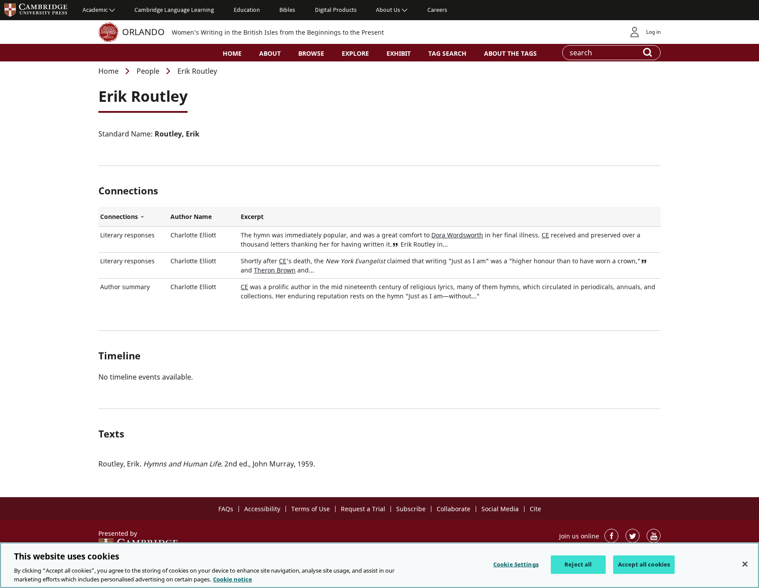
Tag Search (447, 53)
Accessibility (262, 509)
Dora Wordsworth (457, 235)
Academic (95, 10)
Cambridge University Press (36, 9)
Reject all (578, 564)
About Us (388, 10)
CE (545, 235)
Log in (653, 32)
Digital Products (336, 10)
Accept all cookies (644, 564)
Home (232, 53)
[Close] (745, 564)
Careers (437, 10)
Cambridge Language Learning (174, 10)
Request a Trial (363, 509)
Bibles (287, 10)
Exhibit (399, 53)
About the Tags (510, 53)
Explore (355, 53)
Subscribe (411, 509)
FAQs (225, 509)
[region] (379, 565)
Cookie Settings (516, 564)
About (270, 53)
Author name (191, 216)
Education (247, 10)
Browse (311, 53)
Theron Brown (275, 270)
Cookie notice (232, 579)
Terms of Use (310, 509)
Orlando (143, 32)
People (148, 71)
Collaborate (453, 509)
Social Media (500, 509)
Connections (133, 216)
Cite (535, 509)
